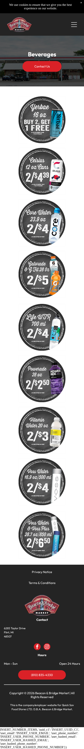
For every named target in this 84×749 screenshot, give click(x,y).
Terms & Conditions (42, 583)
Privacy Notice (42, 572)
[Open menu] (74, 25)
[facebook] (37, 647)
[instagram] (47, 647)
